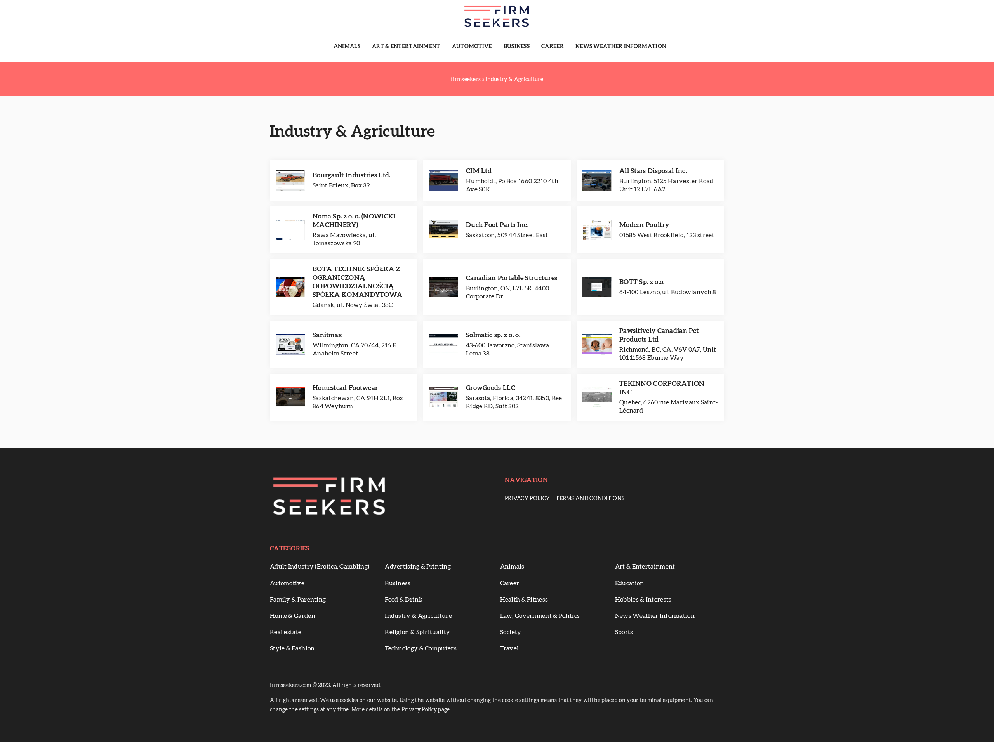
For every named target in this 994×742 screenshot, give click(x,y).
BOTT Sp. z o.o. (642, 282)
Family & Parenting (298, 599)
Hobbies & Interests (643, 599)
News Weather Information (620, 46)
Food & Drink (403, 599)
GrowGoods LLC (490, 388)
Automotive (472, 46)
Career (552, 46)
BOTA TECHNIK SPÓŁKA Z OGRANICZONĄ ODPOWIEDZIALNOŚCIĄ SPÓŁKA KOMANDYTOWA (357, 282)
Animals (347, 46)
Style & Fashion (292, 648)
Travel (509, 648)
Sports (624, 632)
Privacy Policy (527, 498)
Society (510, 632)
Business (517, 46)
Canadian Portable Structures (511, 278)
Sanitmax (327, 335)
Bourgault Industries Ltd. (352, 175)
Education (629, 583)
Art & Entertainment (406, 46)
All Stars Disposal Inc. (653, 171)
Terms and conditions (590, 498)
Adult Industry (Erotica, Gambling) (319, 566)
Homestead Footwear (345, 388)
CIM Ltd (479, 171)
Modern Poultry (644, 225)
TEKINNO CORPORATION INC (662, 387)
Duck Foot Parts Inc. (497, 225)
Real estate (285, 632)
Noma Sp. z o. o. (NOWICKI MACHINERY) (354, 220)
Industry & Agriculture (418, 616)
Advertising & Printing (418, 566)
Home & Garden (292, 616)
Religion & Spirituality (417, 632)
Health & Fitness (524, 599)
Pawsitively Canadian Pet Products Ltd (659, 335)
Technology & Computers (421, 648)
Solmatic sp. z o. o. (493, 335)
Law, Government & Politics (540, 616)
